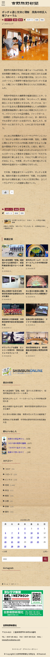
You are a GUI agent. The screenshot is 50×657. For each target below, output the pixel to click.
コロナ (9, 469)
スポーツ (8, 20)
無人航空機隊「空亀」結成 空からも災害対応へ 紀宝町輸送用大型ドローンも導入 (24, 391)
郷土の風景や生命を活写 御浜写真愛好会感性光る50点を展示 (24, 407)
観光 (9, 511)
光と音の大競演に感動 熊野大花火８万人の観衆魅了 (24, 414)
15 (18, 537)
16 (25, 537)
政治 (9, 490)
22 (18, 542)
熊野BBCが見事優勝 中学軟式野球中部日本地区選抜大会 (24, 420)
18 (38, 537)
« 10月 (4, 551)
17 (31, 537)
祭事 (9, 506)
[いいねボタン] (5, 192)
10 (31, 533)
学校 (42, 20)
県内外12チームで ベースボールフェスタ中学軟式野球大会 (24, 399)
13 (5, 537)
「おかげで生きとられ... (17, 447)
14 (12, 537)
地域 (15, 20)
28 (12, 547)
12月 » (45, 551)
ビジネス (11, 479)
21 (12, 542)
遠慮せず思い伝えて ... (17, 452)
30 (25, 547)
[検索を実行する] (45, 559)
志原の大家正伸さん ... (17, 438)
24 (31, 542)
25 (38, 542)
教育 (20, 20)
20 (5, 542)
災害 (9, 501)
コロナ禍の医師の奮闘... (17, 443)
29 (18, 547)
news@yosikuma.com (11, 639)
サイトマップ (16, 649)
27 (5, 547)
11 (38, 533)
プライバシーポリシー (30, 649)
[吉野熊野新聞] (25, 3)
